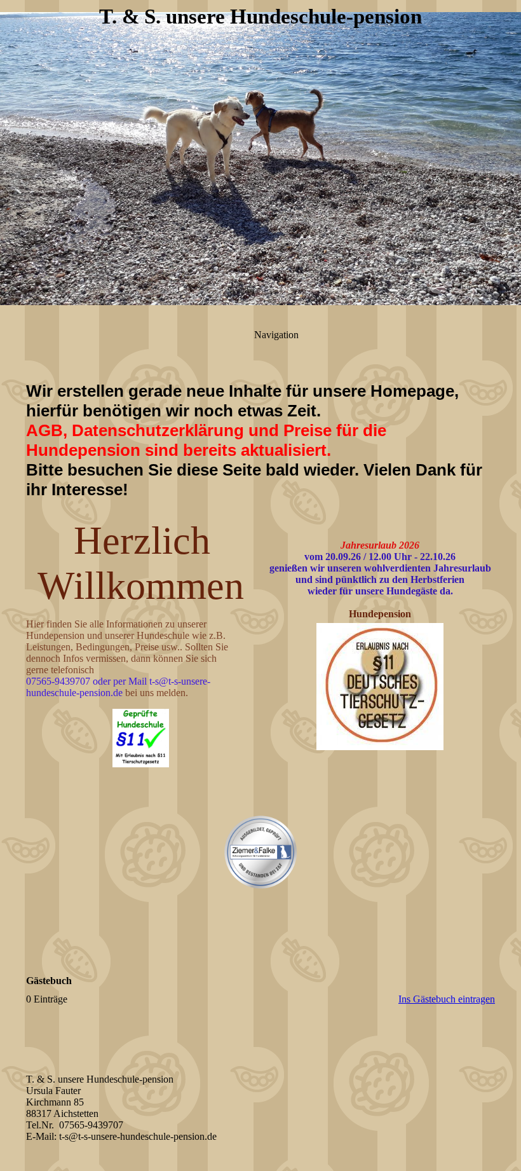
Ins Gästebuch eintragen (446, 999)
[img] (260, 159)
